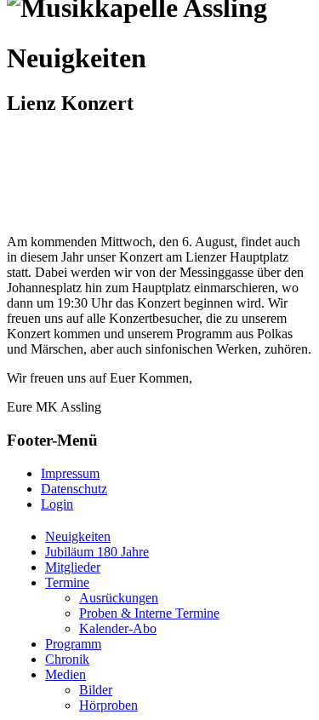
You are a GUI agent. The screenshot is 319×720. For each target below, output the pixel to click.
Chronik (67, 659)
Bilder (95, 690)
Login (57, 504)
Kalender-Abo (118, 628)
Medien (65, 674)
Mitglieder (72, 567)
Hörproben (108, 705)
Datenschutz (74, 488)
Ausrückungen (118, 597)
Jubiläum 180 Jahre (97, 551)
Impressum (70, 473)
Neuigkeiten (78, 536)
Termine (67, 582)
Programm (73, 643)
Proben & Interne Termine (149, 613)
